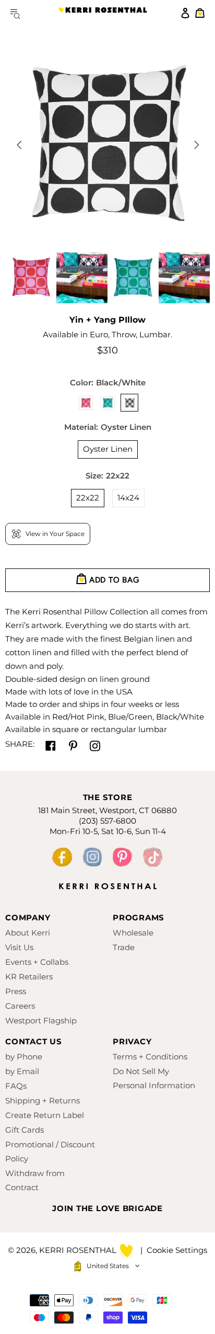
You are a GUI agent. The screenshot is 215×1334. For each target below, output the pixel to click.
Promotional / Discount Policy (50, 1151)
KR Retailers (29, 977)
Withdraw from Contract (35, 1180)
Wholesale (133, 933)
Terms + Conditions (150, 1057)
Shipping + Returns (42, 1100)
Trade (124, 947)
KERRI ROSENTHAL (102, 13)
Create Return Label (44, 1115)
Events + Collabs (36, 962)
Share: (19, 744)
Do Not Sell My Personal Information (154, 1078)
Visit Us (19, 947)
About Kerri (27, 933)
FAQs (16, 1086)
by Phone (23, 1057)
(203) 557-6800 (107, 821)
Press (15, 991)
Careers (20, 1006)
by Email (22, 1071)
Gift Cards (24, 1130)
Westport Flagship (41, 1020)
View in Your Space (55, 534)
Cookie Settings (177, 1250)
